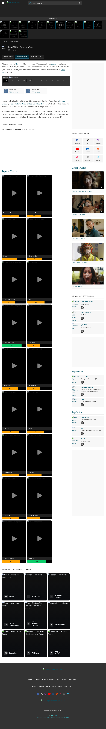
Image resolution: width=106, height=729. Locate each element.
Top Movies (77, 371)
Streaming (44, 679)
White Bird (32, 558)
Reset (5, 41)
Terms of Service (57, 686)
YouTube (77, 151)
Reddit (98, 151)
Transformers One (8, 342)
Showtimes (52, 679)
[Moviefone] (14, 3)
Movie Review (85, 304)
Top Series (77, 412)
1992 (30, 429)
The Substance (7, 472)
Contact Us (40, 686)
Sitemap (47, 686)
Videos (70, 679)
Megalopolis (32, 385)
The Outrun (6, 515)
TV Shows (37, 679)
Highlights (53, 18)
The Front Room (33, 515)
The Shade (32, 342)
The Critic (31, 472)
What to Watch (61, 679)
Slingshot (6, 256)
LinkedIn (88, 151)
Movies (30, 679)
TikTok (77, 160)
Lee (30, 299)
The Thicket (6, 385)
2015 (9, 50)
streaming (54, 64)
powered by (6, 77)
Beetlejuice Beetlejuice (10, 213)
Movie (14, 50)
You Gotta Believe (8, 558)
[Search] (80, 3)
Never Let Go (33, 256)
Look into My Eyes (34, 213)
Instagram (98, 143)
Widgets (98, 160)
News (75, 679)
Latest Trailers (79, 167)
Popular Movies (9, 171)
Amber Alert (6, 429)
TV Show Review (86, 328)
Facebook (77, 143)
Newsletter (87, 160)
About (34, 686)
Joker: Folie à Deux (9, 299)
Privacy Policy (68, 686)
